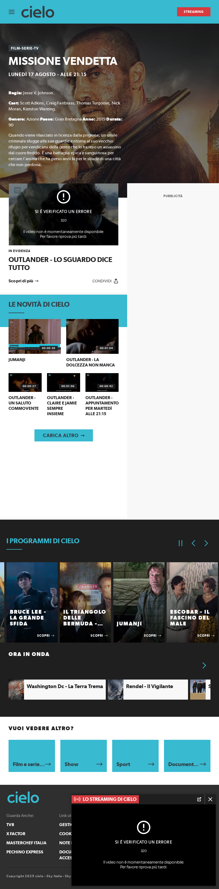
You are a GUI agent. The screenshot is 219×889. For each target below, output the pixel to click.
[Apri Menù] (15, 12)
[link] (64, 260)
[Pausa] (180, 543)
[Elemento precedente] (193, 543)
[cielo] (40, 12)
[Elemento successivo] (206, 543)
